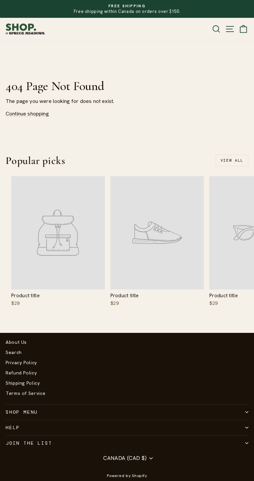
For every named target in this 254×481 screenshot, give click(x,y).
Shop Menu (22, 412)
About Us (16, 342)
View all (232, 160)
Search (14, 352)
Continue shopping (27, 113)
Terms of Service (25, 393)
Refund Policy (21, 373)
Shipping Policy (23, 383)
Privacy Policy (21, 363)
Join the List (29, 443)
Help (13, 428)
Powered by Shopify (127, 475)
